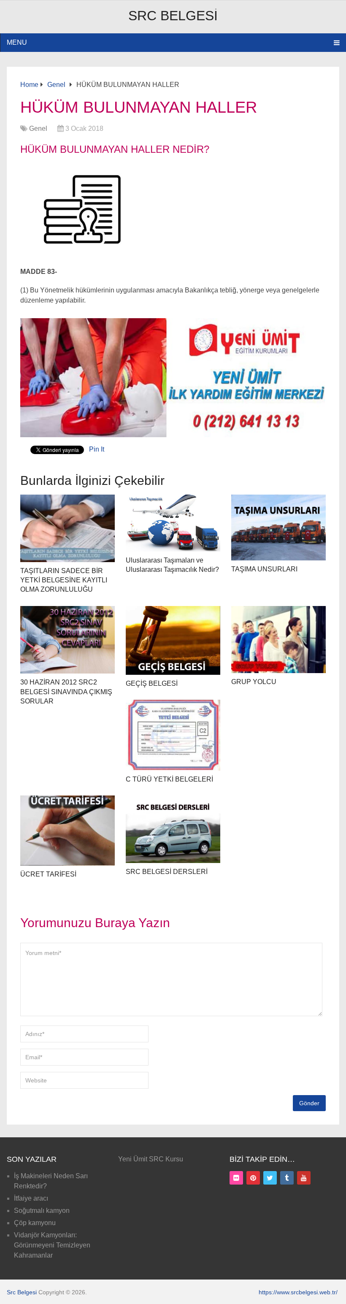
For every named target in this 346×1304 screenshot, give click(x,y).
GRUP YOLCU (253, 681)
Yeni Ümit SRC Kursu (150, 1159)
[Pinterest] (253, 1178)
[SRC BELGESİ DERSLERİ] (173, 829)
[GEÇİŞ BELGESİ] (173, 640)
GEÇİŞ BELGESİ (152, 683)
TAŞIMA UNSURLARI (264, 569)
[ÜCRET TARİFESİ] (67, 830)
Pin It (96, 449)
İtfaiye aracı (31, 1198)
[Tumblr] (287, 1178)
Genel (38, 128)
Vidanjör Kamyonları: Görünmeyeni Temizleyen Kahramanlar (52, 1245)
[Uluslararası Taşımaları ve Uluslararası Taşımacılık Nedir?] (173, 523)
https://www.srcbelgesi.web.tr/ (298, 1292)
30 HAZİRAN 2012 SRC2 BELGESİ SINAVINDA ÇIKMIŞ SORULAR (66, 692)
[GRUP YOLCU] (278, 640)
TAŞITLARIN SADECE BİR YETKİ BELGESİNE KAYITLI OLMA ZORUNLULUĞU (63, 580)
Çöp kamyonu (35, 1222)
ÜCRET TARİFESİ (48, 874)
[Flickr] (236, 1178)
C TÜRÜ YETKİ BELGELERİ (169, 779)
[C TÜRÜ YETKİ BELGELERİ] (173, 735)
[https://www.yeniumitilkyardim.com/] (173, 434)
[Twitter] (270, 1178)
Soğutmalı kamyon (42, 1210)
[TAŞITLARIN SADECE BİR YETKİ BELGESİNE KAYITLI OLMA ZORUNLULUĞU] (67, 528)
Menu (17, 42)
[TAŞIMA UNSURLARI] (278, 527)
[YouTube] (304, 1178)
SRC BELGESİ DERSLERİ (167, 871)
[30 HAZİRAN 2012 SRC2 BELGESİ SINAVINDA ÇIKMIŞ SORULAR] (67, 640)
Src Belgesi (173, 15)
